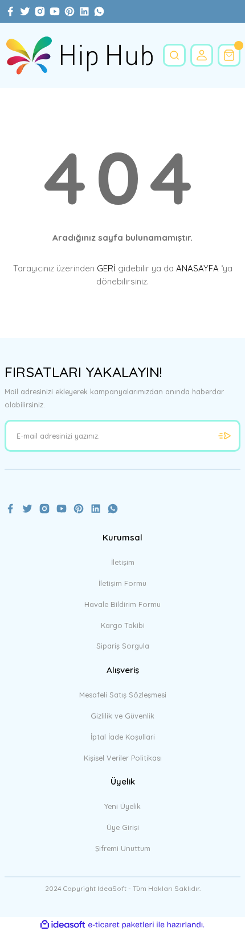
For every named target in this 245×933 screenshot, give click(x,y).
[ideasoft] (62, 925)
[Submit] (224, 436)
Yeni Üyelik (122, 806)
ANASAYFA (197, 268)
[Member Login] (201, 55)
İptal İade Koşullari (123, 736)
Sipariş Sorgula (122, 645)
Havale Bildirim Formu (122, 604)
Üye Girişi (123, 827)
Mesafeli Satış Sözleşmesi (122, 694)
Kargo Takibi (123, 625)
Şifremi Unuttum (122, 848)
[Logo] (79, 55)
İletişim (122, 562)
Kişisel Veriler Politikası (123, 757)
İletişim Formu (122, 583)
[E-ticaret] (121, 924)
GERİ (106, 268)
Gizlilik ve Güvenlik (122, 715)
